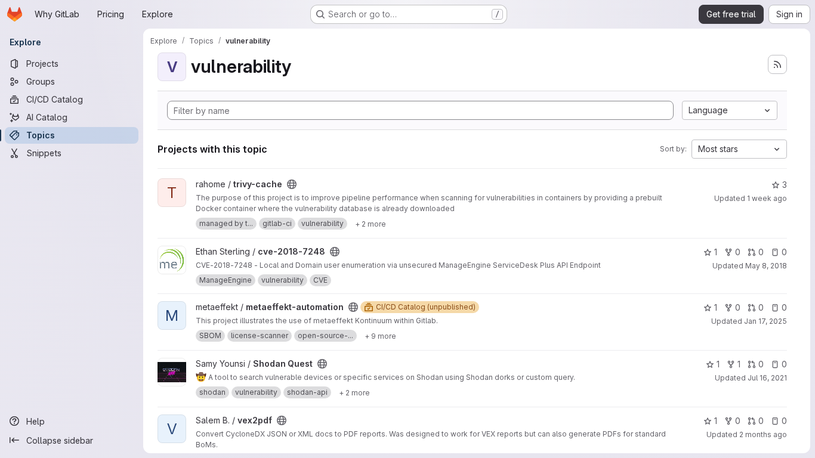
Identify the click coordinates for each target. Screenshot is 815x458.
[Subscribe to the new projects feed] (777, 64)
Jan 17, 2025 (765, 321)
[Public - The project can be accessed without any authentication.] (292, 184)
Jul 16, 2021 (767, 377)
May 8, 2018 (766, 265)
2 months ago (763, 434)
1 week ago (767, 198)
